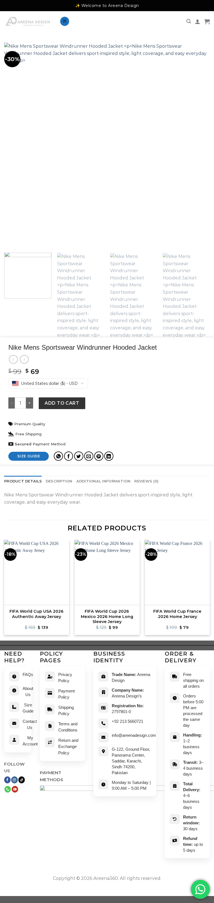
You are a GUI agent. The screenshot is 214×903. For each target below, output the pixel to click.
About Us (28, 691)
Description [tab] (59, 481)
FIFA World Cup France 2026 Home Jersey (177, 614)
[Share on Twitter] (78, 456)
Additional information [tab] (103, 481)
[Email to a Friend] (88, 456)
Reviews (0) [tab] (146, 481)
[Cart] (207, 21)
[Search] (188, 21)
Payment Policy (66, 694)
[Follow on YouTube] (15, 789)
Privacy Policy (65, 677)
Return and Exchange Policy (68, 746)
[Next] (209, 589)
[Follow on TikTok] (21, 779)
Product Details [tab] (23, 481)
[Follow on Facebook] (7, 779)
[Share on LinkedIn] (108, 456)
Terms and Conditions (67, 727)
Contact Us (30, 724)
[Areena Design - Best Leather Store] (27, 21)
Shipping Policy (66, 710)
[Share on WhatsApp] (58, 456)
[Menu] (64, 21)
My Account (30, 741)
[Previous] (4, 589)
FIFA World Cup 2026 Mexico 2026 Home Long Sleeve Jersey (107, 616)
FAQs (28, 674)
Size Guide (28, 708)
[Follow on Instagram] (14, 779)
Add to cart (62, 403)
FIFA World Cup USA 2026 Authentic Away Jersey (36, 614)
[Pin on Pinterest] (98, 456)
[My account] (197, 21)
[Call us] (7, 789)
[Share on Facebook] (68, 456)
